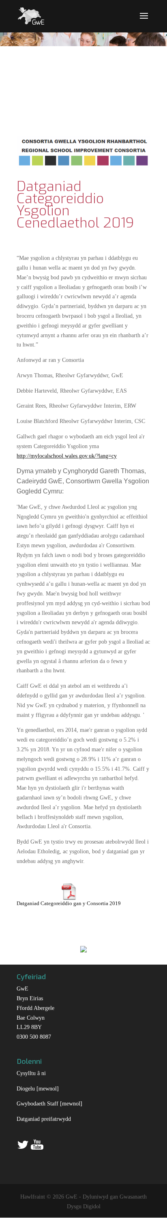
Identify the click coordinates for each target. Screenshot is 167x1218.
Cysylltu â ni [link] (31, 1073)
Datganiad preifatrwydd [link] (44, 1119)
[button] (143, 21)
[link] (31, 15)
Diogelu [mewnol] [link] (38, 1089)
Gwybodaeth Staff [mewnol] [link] (49, 1104)
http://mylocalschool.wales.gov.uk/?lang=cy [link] (67, 456)
